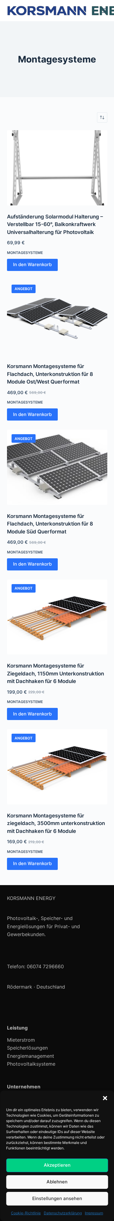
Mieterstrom (21, 1040)
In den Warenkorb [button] (32, 264)
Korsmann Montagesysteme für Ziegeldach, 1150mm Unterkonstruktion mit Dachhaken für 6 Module (55, 673)
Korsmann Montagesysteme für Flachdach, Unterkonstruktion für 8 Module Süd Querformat (50, 524)
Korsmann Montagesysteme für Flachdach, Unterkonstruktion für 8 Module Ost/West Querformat (50, 374)
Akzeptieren (57, 1165)
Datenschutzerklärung (63, 1213)
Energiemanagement (30, 1056)
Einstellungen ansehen (57, 1198)
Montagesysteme (25, 252)
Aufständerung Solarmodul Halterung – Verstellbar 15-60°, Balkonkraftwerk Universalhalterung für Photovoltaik (55, 224)
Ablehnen (57, 1182)
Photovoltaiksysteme (31, 1064)
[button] (105, 1098)
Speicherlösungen (27, 1048)
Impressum (94, 1213)
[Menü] (104, 10)
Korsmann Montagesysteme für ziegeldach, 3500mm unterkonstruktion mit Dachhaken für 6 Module (56, 823)
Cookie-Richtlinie (26, 1213)
